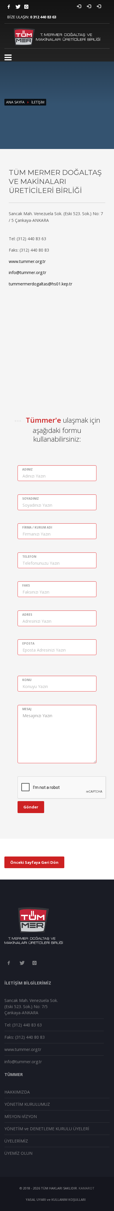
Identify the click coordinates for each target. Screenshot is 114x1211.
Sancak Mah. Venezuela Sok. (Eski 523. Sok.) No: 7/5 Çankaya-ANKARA (31, 1006)
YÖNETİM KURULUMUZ (27, 1104)
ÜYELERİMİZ (16, 1141)
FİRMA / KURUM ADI (37, 527)
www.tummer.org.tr (27, 261)
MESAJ (26, 709)
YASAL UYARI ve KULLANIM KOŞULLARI (56, 1199)
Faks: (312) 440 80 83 (24, 1037)
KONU (27, 680)
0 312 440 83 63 (43, 17)
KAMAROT (86, 1188)
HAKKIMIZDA (17, 1092)
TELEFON (29, 556)
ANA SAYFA (15, 102)
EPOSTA (28, 643)
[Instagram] (26, 6)
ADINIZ (27, 469)
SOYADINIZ (30, 498)
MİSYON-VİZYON (20, 1116)
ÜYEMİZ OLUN (18, 1153)
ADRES (27, 614)
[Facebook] (8, 6)
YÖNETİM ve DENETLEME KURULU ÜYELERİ (46, 1128)
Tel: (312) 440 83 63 (23, 1025)
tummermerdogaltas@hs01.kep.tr (40, 284)
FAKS (26, 585)
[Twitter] (17, 6)
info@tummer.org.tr (27, 272)
